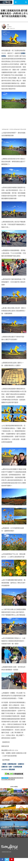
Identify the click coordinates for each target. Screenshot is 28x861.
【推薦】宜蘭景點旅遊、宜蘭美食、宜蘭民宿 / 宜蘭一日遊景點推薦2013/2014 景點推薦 (13, 766)
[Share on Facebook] (2, 859)
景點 (13, 779)
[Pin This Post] (11, 859)
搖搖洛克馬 (4, 779)
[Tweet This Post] (7, 859)
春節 (7, 779)
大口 (8, 24)
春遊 (10, 779)
